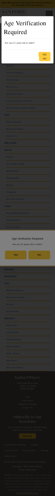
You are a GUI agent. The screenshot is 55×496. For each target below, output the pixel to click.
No (44, 58)
